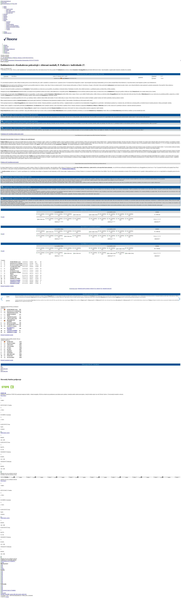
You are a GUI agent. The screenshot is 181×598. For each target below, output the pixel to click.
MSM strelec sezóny (5, 432)
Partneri (8, 23)
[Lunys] (5, 51)
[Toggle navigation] (1, 4)
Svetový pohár (9, 9)
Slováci (5, 18)
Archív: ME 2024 (14, 594)
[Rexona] (10, 44)
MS (7, 368)
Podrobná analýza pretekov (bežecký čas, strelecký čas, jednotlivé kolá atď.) (95, 288)
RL (5, 368)
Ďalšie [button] (4, 20)
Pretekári (5, 19)
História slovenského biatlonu (12, 26)
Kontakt (8, 28)
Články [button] (5, 7)
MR (1, 366)
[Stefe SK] (6, 46)
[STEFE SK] (8, 392)
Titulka (5, 6)
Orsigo (7, 596)
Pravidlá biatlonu (10, 24)
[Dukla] (5, 45)
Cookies (8, 29)
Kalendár (5, 14)
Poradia (5, 15)
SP (1, 368)
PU (2, 368)
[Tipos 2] (5, 47)
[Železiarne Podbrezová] (9, 49)
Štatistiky (5, 16)
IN (4, 368)
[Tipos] (5, 31)
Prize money (3, 395)
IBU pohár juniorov (10, 11)
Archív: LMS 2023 (22, 594)
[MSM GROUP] (7, 33)
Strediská (8, 21)
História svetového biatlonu (12, 25)
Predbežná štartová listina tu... (69, 168)
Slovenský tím (9, 12)
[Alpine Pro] (6, 52)
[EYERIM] (6, 50)
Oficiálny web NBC (5, 594)
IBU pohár (8, 10)
